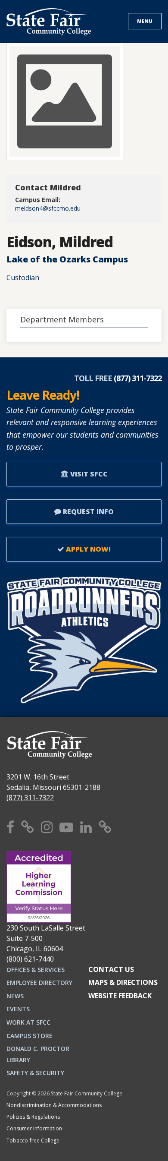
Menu (144, 21)
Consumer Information (34, 1128)
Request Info (87, 511)
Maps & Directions (123, 982)
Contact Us (111, 969)
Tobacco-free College (32, 1140)
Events (18, 1009)
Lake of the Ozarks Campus (67, 259)
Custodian (22, 277)
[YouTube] (66, 827)
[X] (27, 827)
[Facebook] (10, 827)
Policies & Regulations (33, 1116)
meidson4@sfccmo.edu (48, 208)
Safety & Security (35, 1073)
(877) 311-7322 (30, 797)
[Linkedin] (86, 827)
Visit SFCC (88, 474)
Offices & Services (35, 969)
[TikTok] (105, 827)
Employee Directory (39, 982)
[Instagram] (47, 827)
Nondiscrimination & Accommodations (54, 1105)
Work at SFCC (28, 1022)
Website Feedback (120, 995)
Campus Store (29, 1036)
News (15, 996)
